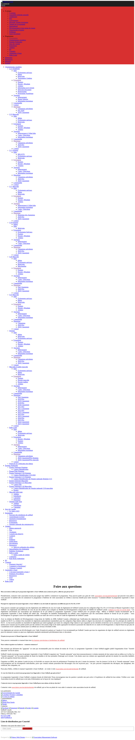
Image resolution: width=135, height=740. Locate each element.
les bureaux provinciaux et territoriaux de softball (48, 640)
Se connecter (5, 4)
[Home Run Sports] (8, 702)
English (7, 63)
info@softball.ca (6, 717)
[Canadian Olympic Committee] (12, 695)
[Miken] (4, 700)
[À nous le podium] (7, 697)
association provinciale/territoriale (23, 687)
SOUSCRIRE (27, 728)
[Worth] (4, 704)
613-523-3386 (5, 715)
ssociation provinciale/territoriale (106, 596)
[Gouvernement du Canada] (10, 693)
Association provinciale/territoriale (67, 669)
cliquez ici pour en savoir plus (119, 610)
